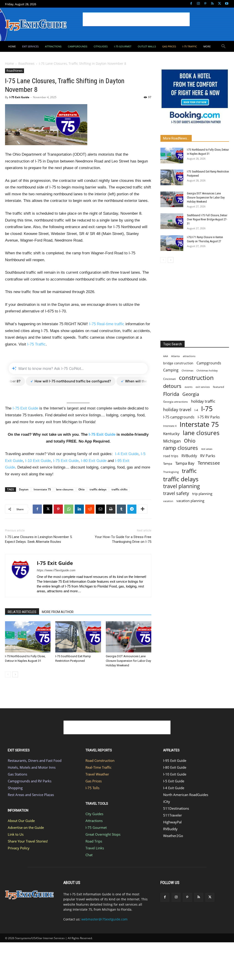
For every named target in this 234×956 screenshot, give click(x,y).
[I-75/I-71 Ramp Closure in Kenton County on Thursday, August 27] (171, 243)
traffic (189, 470)
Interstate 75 (42, 489)
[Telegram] (131, 509)
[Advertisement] (136, 19)
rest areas (206, 449)
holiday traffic (203, 401)
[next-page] (15, 674)
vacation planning (190, 500)
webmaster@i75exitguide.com (104, 919)
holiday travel (177, 409)
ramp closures (180, 448)
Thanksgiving (171, 472)
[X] (219, 3)
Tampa (167, 463)
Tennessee (209, 463)
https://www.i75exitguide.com (56, 570)
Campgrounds (209, 363)
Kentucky (171, 433)
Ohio (81, 489)
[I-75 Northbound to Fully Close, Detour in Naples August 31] (28, 636)
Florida (171, 394)
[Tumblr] (121, 509)
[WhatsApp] (68, 509)
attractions (189, 356)
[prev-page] (8, 674)
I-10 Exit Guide (38, 461)
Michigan (172, 440)
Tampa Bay (184, 463)
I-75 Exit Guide (19, 97)
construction (196, 377)
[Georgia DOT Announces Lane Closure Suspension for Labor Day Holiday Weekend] (128, 636)
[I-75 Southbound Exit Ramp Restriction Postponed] (78, 636)
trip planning (202, 493)
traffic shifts (120, 489)
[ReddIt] (89, 509)
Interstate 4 (169, 426)
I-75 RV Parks (209, 417)
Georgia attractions (175, 401)
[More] (142, 509)
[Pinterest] (205, 3)
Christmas (187, 370)
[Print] (110, 509)
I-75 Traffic (36, 344)
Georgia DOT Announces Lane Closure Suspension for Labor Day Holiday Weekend (128, 661)
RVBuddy (189, 456)
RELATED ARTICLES (22, 612)
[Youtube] (226, 3)
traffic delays (98, 489)
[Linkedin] (79, 509)
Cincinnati (169, 379)
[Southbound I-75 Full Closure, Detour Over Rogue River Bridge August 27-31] (171, 221)
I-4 (196, 410)
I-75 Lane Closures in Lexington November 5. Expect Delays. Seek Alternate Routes (38, 539)
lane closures (64, 489)
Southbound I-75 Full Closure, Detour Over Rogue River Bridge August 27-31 (207, 219)
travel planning (181, 486)
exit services (203, 387)
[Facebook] (191, 3)
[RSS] (212, 3)
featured (218, 387)
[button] (223, 46)
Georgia (190, 394)
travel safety (176, 493)
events (188, 387)
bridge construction (178, 363)
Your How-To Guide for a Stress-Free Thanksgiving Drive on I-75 (123, 539)
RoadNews (26, 63)
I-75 (207, 408)
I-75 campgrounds (178, 417)
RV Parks (207, 456)
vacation (168, 501)
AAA (165, 356)
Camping (170, 370)
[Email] (100, 509)
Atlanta (175, 356)
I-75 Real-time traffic (106, 324)
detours (172, 386)
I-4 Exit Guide (126, 454)
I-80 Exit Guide (93, 461)
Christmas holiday (207, 370)
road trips (170, 456)
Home (9, 63)
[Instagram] (198, 3)
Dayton (24, 489)
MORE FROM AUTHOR (58, 612)
